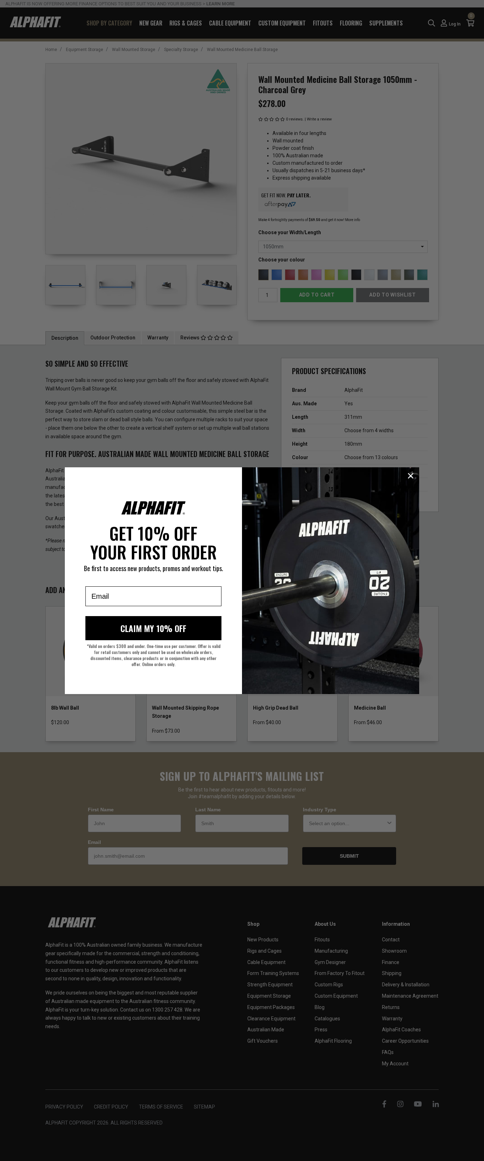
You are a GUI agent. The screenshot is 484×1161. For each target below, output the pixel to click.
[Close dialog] (410, 475)
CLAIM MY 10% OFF (153, 628)
